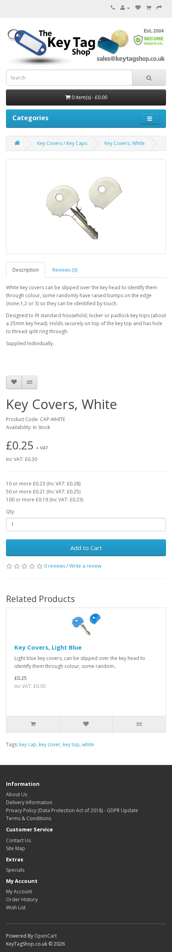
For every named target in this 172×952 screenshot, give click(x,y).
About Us (16, 794)
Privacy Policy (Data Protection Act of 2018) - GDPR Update (72, 810)
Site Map (15, 848)
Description (25, 269)
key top (71, 744)
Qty (10, 511)
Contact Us (18, 840)
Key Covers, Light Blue (48, 647)
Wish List (16, 907)
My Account (19, 891)
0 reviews (54, 565)
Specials (15, 870)
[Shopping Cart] (148, 7)
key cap (27, 744)
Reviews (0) (64, 269)
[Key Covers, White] (86, 206)
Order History (22, 899)
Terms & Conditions (28, 818)
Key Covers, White (124, 143)
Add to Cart (86, 548)
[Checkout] (159, 7)
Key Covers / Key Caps (62, 143)
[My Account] (125, 7)
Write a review (85, 565)
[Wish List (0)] (138, 7)
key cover (49, 744)
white (88, 744)
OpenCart (45, 935)
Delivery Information (29, 802)
